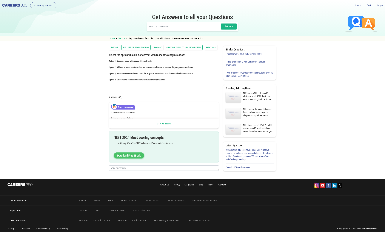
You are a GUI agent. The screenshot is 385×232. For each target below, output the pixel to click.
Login (380, 5)
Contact (222, 184)
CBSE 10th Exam (117, 210)
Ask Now (229, 26)
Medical (122, 38)
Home (357, 5)
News (211, 184)
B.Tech (82, 200)
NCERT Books (153, 200)
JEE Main (83, 210)
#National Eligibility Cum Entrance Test (183, 47)
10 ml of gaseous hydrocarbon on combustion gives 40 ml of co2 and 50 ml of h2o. (249, 74)
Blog (201, 184)
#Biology (158, 47)
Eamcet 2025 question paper (238, 167)
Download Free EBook (129, 155)
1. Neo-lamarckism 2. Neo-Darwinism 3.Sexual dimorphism (245, 63)
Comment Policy (43, 228)
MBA (110, 200)
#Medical (114, 47)
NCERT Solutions (129, 200)
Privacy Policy (62, 228)
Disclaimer (25, 228)
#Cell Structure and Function (136, 47)
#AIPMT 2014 (211, 47)
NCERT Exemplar (176, 200)
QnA (369, 5)
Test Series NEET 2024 (198, 220)
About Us (164, 184)
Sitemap (11, 228)
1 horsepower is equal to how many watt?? (244, 54)
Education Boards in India (204, 200)
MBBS (97, 200)
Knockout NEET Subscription (132, 220)
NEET (98, 210)
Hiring (177, 184)
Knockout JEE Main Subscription (94, 220)
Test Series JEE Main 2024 (166, 220)
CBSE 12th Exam (141, 210)
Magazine (189, 184)
